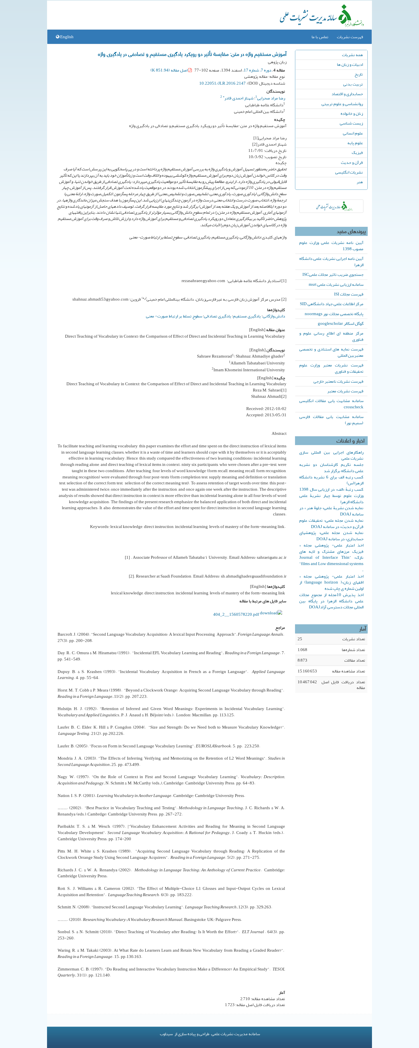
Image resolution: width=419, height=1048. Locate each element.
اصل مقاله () (169, 70)
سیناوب (166, 1034)
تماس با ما (320, 37)
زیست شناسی (351, 123)
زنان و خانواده (352, 113)
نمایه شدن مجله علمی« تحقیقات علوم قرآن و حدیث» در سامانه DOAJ (331, 523)
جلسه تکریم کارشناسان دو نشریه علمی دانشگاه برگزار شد (331, 467)
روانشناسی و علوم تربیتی (342, 104)
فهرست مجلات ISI (348, 294)
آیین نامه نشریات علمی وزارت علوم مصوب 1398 (331, 245)
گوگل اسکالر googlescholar (340, 323)
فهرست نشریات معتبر (345, 391)
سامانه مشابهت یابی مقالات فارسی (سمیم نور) (331, 420)
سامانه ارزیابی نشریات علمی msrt (336, 284)
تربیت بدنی (353, 84)
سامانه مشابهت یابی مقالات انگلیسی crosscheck (331, 404)
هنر (360, 182)
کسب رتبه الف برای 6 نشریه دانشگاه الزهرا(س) (331, 480)
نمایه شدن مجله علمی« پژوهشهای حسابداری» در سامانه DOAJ (331, 536)
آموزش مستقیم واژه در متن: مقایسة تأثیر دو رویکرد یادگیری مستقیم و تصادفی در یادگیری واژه (192, 53)
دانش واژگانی (274, 316)
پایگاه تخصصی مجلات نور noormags (334, 314)
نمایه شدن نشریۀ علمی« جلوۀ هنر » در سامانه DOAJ (331, 511)
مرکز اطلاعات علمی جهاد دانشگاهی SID (331, 304)
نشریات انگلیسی (349, 172)
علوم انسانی (353, 133)
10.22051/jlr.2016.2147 (222, 83)
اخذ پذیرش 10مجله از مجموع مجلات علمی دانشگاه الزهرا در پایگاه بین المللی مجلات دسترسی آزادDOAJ (331, 601)
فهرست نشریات (350, 37)
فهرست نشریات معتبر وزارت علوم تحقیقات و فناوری (331, 368)
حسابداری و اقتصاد (347, 94)
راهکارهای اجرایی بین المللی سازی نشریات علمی (331, 455)
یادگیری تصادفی (217, 316)
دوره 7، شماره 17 (257, 70)
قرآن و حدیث (352, 162)
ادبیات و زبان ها (350, 64)
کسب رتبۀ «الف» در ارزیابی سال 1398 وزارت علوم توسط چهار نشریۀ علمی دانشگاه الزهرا (331, 495)
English (66, 37)
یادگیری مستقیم (247, 316)
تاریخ (359, 74)
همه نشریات (352, 55)
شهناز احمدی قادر (238, 98)
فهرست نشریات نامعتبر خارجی (338, 381)
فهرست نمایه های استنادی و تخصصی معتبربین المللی (331, 352)
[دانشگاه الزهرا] (331, 206)
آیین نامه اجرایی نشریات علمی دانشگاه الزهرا (331, 261)
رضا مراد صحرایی (271, 98)
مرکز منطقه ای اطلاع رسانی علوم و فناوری (331, 336)
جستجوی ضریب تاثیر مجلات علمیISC (332, 274)
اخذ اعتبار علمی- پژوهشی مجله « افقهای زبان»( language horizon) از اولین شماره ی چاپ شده (331, 582)
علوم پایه (355, 143)
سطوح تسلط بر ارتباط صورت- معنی (174, 316)
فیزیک (357, 152)
